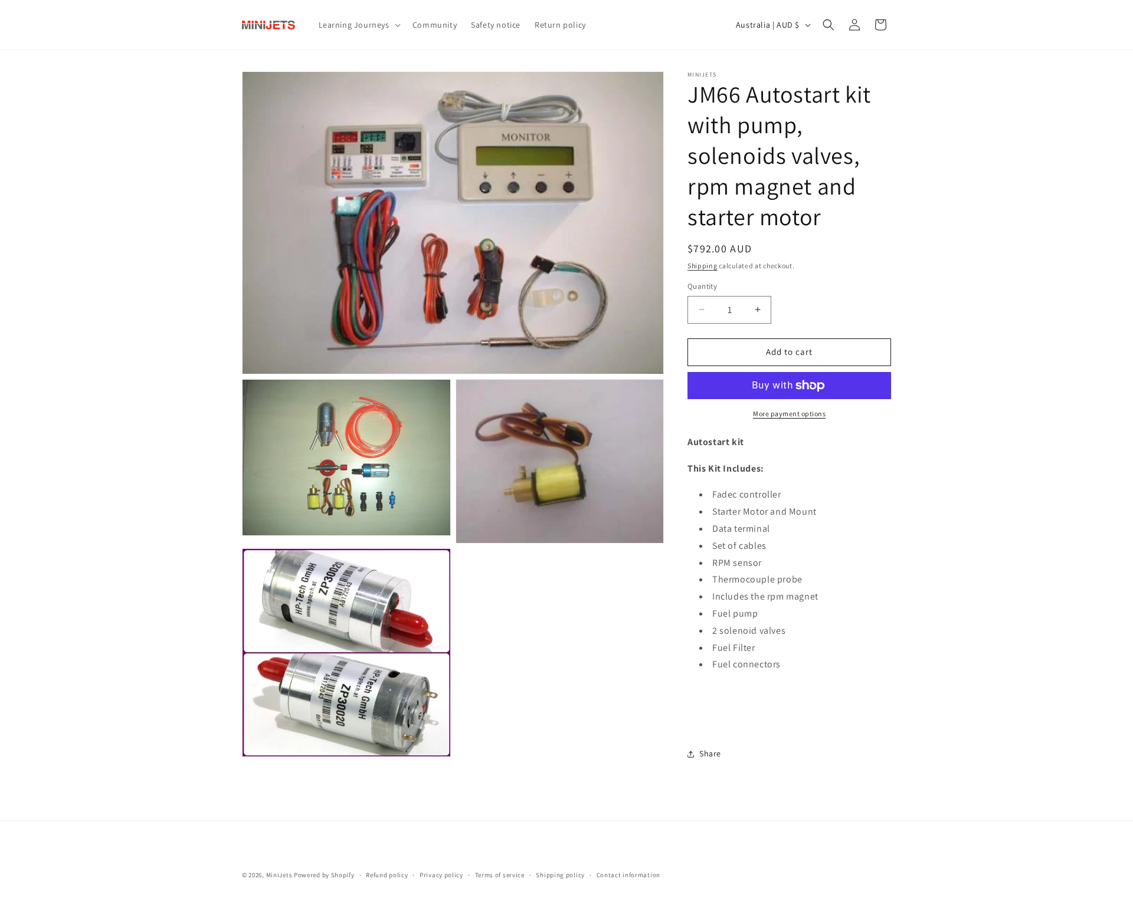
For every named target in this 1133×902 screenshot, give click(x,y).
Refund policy (387, 875)
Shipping (702, 265)
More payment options (789, 413)
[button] (358, 24)
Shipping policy (560, 875)
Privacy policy (441, 875)
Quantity (702, 286)
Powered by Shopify (324, 875)
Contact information (628, 875)
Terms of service (500, 875)
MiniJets (279, 875)
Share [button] (710, 753)
